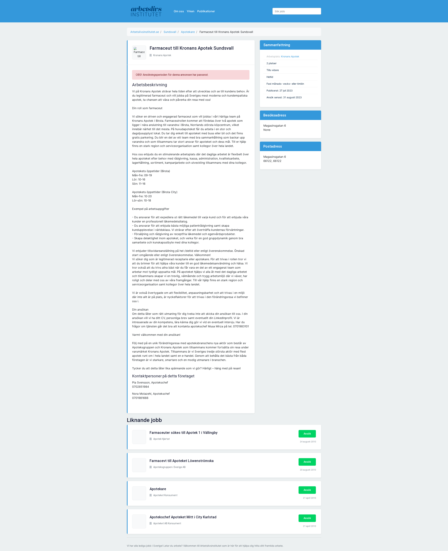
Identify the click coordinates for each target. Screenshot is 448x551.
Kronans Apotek (290, 56)
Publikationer (206, 11)
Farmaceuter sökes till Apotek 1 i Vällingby (184, 433)
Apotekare (158, 489)
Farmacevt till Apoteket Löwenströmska (182, 461)
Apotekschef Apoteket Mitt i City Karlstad (183, 517)
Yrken (190, 11)
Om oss (179, 11)
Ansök (307, 433)
